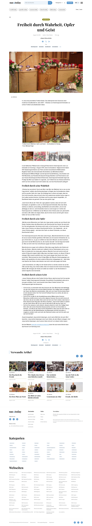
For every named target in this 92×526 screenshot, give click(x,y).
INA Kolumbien (50, 481)
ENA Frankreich (37, 495)
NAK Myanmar (74, 487)
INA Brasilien (11, 481)
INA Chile (36, 481)
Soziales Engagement (51, 447)
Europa (36, 445)
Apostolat (36, 452)
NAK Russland (24, 489)
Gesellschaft (48, 46)
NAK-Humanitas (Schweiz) (76, 508)
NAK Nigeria (36, 477)
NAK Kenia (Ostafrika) (75, 474)
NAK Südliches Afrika (75, 477)
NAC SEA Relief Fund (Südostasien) (26, 509)
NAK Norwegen (37, 499)
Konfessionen (62, 447)
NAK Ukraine (11, 505)
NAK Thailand (61, 489)
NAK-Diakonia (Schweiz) (64, 508)
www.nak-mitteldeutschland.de (40, 324)
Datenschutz (33, 522)
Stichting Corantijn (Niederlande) (50, 513)
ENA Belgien (24, 491)
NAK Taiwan (49, 489)
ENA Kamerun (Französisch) (39, 472)
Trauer (48, 443)
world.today (13, 9)
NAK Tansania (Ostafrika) (14, 479)
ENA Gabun (24, 474)
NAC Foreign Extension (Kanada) (14, 509)
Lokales (23, 445)
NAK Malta (61, 497)
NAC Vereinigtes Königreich (25, 506)
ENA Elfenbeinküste (63, 474)
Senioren (23, 443)
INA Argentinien (62, 479)
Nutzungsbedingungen (42, 522)
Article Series (43, 421)
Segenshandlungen (13, 461)
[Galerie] (46, 126)
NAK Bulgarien (37, 491)
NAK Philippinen (12, 489)
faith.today (53, 9)
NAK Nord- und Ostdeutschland (12, 500)
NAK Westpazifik (74, 489)
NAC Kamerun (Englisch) (27, 472)
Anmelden (70, 2)
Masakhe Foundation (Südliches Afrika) (75, 506)
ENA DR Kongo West (63, 472)
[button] (12, 372)
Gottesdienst (55, 46)
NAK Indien (11, 487)
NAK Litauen (36, 497)
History (23, 452)
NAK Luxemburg (50, 497)
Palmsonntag (74, 452)
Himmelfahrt (37, 454)
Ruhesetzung (12, 456)
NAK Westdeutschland (38, 505)
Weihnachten (62, 452)
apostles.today (23, 9)
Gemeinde (41, 46)
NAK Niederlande (25, 499)
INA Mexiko (73, 481)
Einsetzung (74, 454)
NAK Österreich (12, 491)
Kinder (23, 447)
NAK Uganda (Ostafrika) (26, 479)
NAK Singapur (37, 489)
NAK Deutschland (50, 495)
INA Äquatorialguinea (75, 472)
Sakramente (74, 456)
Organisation (62, 443)
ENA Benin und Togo (13, 472)
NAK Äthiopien (12, 474)
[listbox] (77, 3)
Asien (48, 445)
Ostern (23, 454)
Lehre (61, 456)
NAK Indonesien (25, 487)
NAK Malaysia (61, 487)
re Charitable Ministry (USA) (27, 512)
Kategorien (58, 2)
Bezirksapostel (34, 46)
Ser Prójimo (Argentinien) (39, 512)
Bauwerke (73, 447)
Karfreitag (11, 454)
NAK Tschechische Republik (63, 492)
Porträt (48, 456)
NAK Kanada (24, 481)
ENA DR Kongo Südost (51, 472)
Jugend (36, 461)
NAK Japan (36, 487)
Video (77, 9)
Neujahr (11, 452)
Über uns (42, 414)
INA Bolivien (73, 479)
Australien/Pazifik (13, 447)
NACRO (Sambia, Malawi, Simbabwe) (51, 509)
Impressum (51, 522)
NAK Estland (11, 495)
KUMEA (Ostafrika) (63, 505)
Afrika (73, 445)
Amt (60, 454)
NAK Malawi (24, 477)
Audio (81, 9)
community (62, 9)
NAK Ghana (36, 474)
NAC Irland (11, 497)
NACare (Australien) (38, 508)
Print (56, 35)
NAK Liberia (11, 477)
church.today (44, 9)
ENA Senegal (49, 477)
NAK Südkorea (49, 487)
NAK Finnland (24, 495)
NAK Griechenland (62, 495)
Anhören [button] (15, 97)
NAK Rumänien (74, 499)
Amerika (61, 445)
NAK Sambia (36, 479)
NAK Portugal (61, 499)
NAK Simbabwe (50, 479)
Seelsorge (36, 443)
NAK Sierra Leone (62, 477)
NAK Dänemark (74, 491)
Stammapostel (24, 456)
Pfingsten (49, 454)
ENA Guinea (49, 474)
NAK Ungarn (73, 495)
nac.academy (62, 512)
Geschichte (12, 443)
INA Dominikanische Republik (63, 482)
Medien (11, 445)
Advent (48, 452)
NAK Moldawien (74, 497)
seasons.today (34, 9)
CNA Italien (24, 497)
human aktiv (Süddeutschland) (50, 506)
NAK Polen (49, 499)
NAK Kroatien (49, 491)
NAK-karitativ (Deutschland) (15, 512)
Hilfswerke (74, 443)
